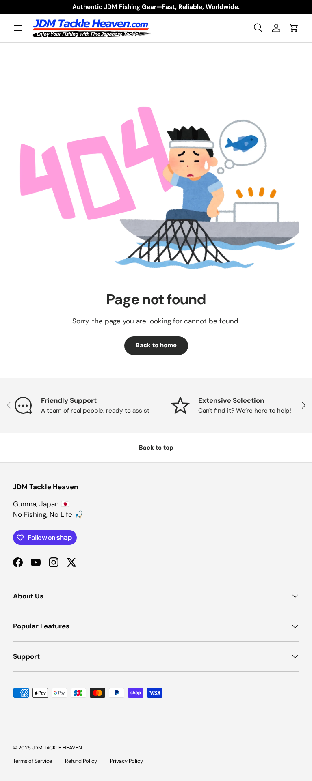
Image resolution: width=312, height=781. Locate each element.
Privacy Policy (126, 760)
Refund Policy (81, 760)
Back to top (156, 447)
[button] (294, 28)
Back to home (156, 345)
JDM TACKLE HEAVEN (57, 747)
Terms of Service (32, 760)
